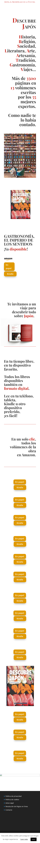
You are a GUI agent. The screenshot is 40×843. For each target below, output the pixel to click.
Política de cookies (12, 799)
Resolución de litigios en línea (17, 806)
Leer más (24, 839)
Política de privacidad (14, 796)
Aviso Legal (10, 803)
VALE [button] (33, 839)
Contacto (9, 810)
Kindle (10, 274)
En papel (9, 267)
